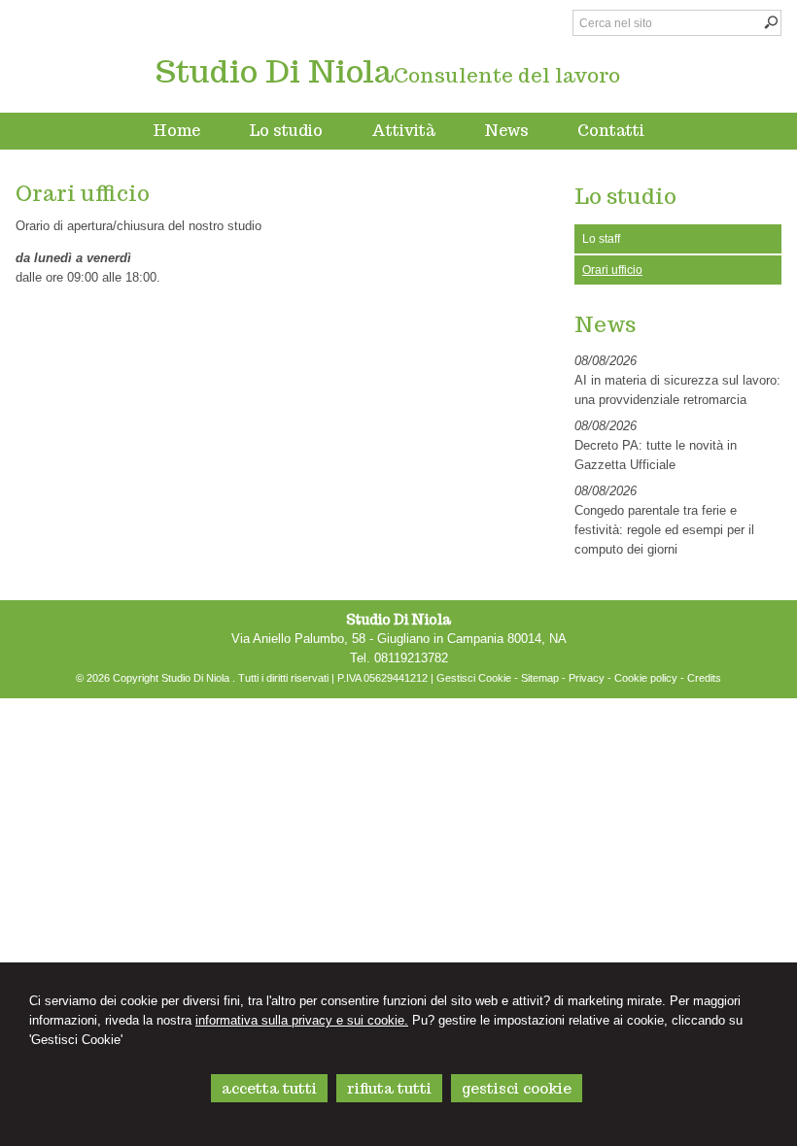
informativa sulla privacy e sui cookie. (301, 1020)
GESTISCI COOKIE (517, 1088)
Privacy (587, 678)
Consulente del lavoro (507, 75)
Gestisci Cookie (473, 678)
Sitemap (540, 678)
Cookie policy (645, 678)
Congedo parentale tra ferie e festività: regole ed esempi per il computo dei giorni (664, 529)
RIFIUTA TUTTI (389, 1088)
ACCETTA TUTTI (269, 1088)
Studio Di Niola (275, 71)
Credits (704, 678)
